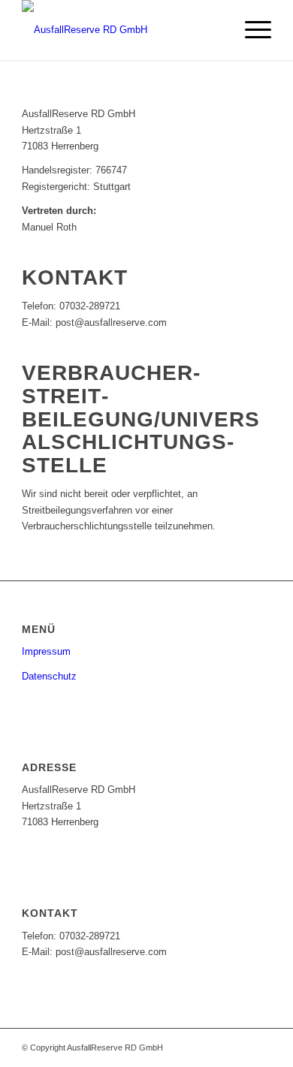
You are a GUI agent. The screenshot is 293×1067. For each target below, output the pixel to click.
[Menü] (250, 30)
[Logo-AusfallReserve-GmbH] (121, 30)
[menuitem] (250, 30)
